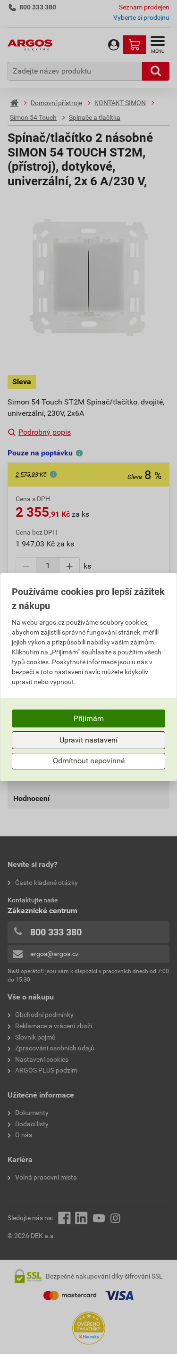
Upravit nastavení (88, 739)
